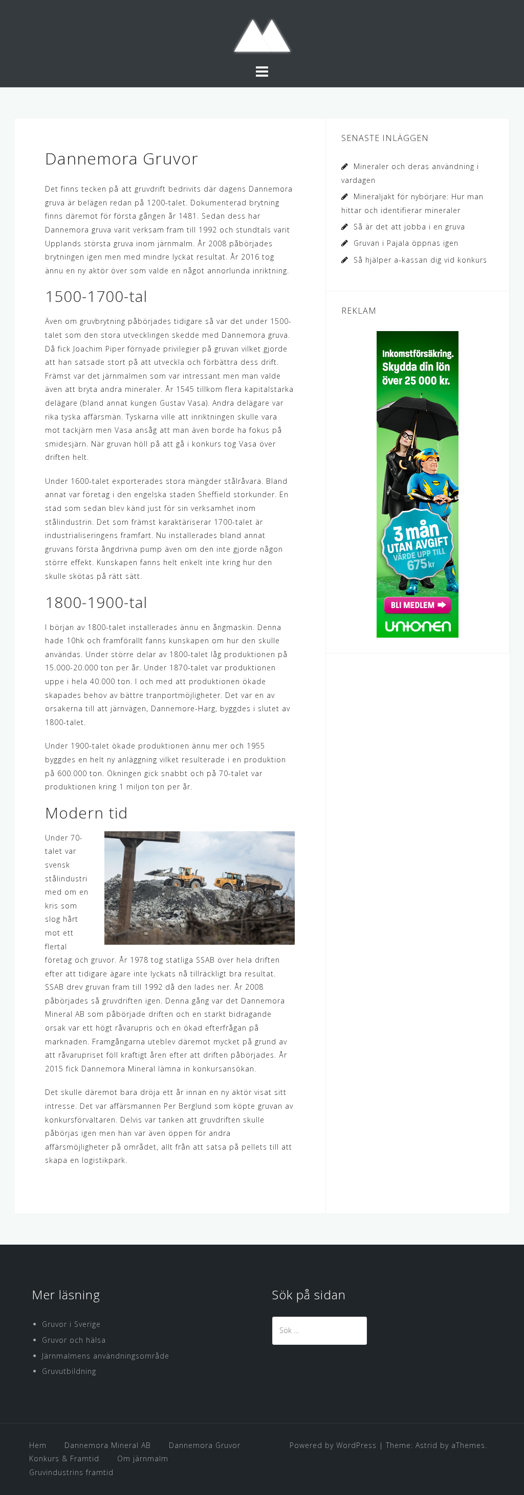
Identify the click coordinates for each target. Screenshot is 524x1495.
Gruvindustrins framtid (71, 1472)
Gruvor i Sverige (71, 1324)
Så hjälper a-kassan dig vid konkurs (420, 260)
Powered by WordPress (333, 1445)
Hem (38, 1445)
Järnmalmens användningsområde (105, 1356)
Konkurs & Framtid (64, 1458)
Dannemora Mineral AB (107, 1445)
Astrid (427, 1445)
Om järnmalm (142, 1458)
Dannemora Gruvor (205, 1445)
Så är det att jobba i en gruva (409, 226)
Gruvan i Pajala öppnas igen (406, 243)
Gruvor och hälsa (74, 1340)
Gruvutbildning (69, 1371)
